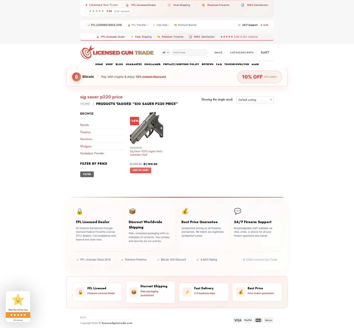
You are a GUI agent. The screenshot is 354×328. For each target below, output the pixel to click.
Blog (119, 64)
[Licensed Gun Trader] (117, 52)
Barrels (84, 125)
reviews (208, 64)
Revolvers (86, 139)
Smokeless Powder (92, 153)
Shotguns (86, 146)
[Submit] (204, 52)
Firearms (85, 132)
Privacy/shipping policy (181, 64)
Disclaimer (152, 64)
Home (99, 64)
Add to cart (141, 170)
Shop (109, 64)
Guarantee (134, 64)
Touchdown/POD (236, 64)
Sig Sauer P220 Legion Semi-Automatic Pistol (146, 153)
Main (255, 64)
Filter (87, 174)
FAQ (219, 64)
